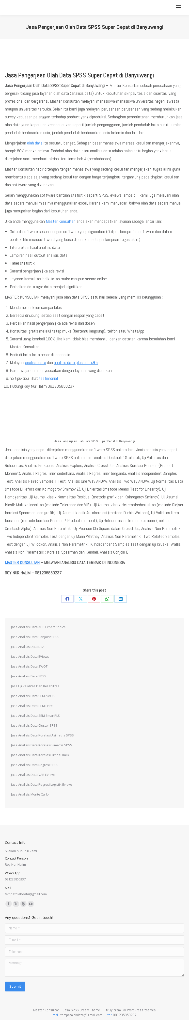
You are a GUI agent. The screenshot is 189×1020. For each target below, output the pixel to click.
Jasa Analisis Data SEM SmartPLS (35, 715)
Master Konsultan (61, 221)
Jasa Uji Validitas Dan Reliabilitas (35, 686)
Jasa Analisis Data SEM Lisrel (32, 705)
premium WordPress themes (134, 1010)
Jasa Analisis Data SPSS (28, 676)
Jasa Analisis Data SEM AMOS (33, 696)
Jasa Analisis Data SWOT (29, 666)
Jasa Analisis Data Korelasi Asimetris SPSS (42, 735)
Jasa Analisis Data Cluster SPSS (34, 725)
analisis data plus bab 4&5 (76, 362)
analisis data (35, 362)
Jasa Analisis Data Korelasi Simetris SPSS (41, 745)
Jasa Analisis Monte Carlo (30, 794)
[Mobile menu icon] (178, 7)
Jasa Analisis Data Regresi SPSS (34, 765)
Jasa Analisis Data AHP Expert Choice (38, 627)
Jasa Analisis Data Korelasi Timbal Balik (40, 755)
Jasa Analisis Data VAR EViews (33, 774)
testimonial (48, 378)
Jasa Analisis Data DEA (27, 646)
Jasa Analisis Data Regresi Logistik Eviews (42, 784)
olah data (35, 143)
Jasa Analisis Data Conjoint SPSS (35, 637)
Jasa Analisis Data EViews (30, 656)
